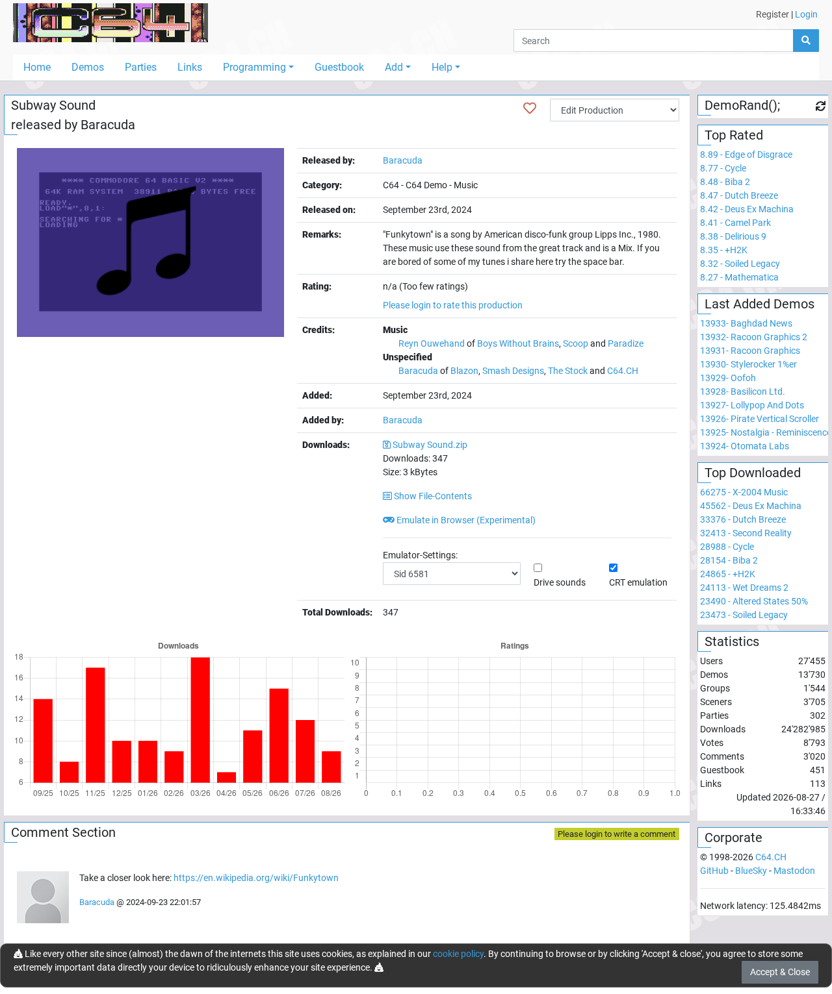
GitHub (714, 870)
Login (806, 14)
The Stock (568, 371)
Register (772, 14)
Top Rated (734, 135)
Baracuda (108, 124)
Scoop (575, 343)
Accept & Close (780, 972)
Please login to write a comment (616, 834)
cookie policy (458, 954)
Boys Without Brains (518, 343)
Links (189, 67)
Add (394, 67)
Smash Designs (513, 371)
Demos (88, 67)
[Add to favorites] (529, 108)
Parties (141, 67)
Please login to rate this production (453, 305)
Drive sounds (560, 582)
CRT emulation (638, 582)
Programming (254, 67)
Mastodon (794, 870)
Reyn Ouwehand (431, 343)
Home (37, 67)
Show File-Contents (432, 496)
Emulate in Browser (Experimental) (465, 520)
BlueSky (751, 870)
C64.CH (622, 371)
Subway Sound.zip (430, 445)
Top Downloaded (753, 472)
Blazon (464, 371)
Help (442, 67)
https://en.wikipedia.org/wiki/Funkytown (256, 878)
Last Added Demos (759, 304)
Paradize (626, 343)
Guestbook (339, 67)
